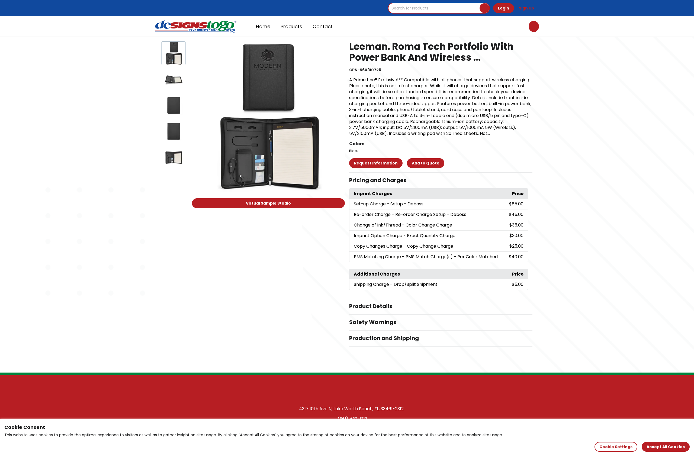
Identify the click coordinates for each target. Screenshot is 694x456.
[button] (440, 180)
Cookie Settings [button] (615, 446)
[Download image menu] (338, 48)
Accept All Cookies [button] (666, 446)
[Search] (484, 8)
